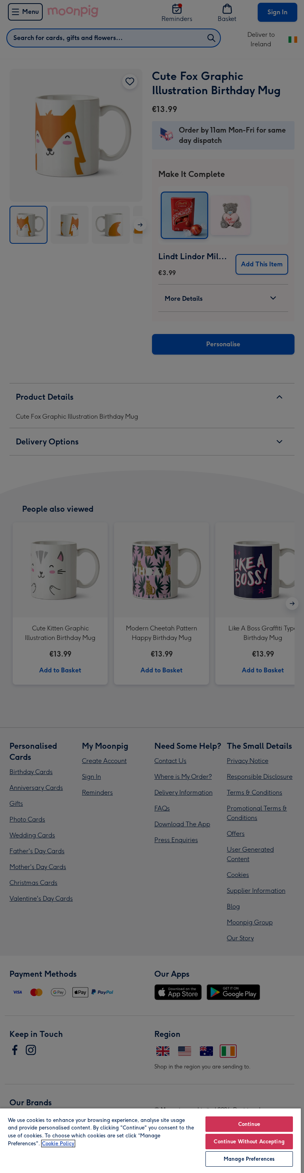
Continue (249, 1124)
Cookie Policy (58, 1143)
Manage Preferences (249, 1159)
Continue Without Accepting (249, 1142)
